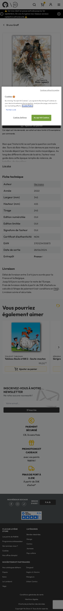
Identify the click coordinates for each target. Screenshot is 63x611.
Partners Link (11, 110)
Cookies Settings (20, 117)
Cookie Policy (27, 106)
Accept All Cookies (41, 118)
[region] (32, 106)
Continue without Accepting (49, 90)
